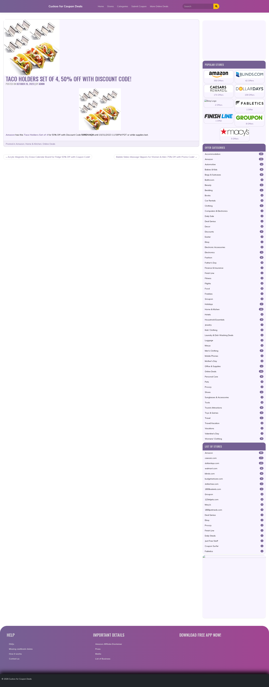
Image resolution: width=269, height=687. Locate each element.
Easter (233, 237)
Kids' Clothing (233, 330)
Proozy (233, 387)
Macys (233, 345)
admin (42, 84)
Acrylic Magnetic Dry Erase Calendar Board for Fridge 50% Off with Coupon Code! (49, 156)
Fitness (233, 278)
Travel (233, 418)
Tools (233, 402)
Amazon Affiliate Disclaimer (108, 644)
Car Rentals (233, 200)
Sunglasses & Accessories (233, 397)
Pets (233, 382)
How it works (15, 654)
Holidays (233, 304)
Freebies (233, 294)
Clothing (233, 206)
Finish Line (233, 273)
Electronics (233, 252)
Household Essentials (233, 319)
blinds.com (233, 473)
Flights (233, 283)
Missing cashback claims (21, 649)
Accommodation (233, 154)
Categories (122, 6)
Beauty (233, 185)
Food (233, 288)
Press (97, 649)
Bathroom (233, 180)
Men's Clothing (233, 351)
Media (98, 654)
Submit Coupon (139, 6)
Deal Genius (233, 221)
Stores (110, 6)
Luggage (233, 340)
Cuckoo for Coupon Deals (65, 6)
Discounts (233, 231)
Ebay (233, 242)
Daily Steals (233, 535)
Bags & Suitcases (233, 174)
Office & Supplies (233, 366)
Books (233, 195)
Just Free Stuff (233, 541)
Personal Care (233, 376)
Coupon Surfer (233, 546)
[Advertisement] (234, 40)
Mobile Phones (233, 356)
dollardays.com (233, 463)
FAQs (11, 644)
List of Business (102, 658)
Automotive (233, 164)
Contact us (14, 658)
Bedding (233, 190)
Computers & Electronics (233, 211)
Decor (233, 226)
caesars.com (233, 458)
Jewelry (233, 325)
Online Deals (49, 143)
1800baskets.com (233, 489)
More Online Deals (159, 6)
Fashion (233, 257)
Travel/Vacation (233, 423)
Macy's (233, 504)
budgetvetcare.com (233, 479)
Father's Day (233, 263)
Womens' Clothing (233, 439)
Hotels (233, 314)
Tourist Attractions (233, 407)
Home (101, 6)
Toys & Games (233, 413)
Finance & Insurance (233, 268)
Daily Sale (233, 216)
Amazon (20, 143)
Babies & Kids (233, 169)
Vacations (233, 428)
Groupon (233, 299)
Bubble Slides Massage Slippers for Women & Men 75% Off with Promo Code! (155, 156)
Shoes (233, 392)
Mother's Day (233, 361)
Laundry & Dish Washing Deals (233, 335)
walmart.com (233, 468)
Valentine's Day (233, 433)
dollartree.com (233, 484)
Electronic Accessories (233, 247)
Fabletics (233, 551)
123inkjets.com (233, 499)
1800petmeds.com (233, 510)
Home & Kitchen (33, 143)
